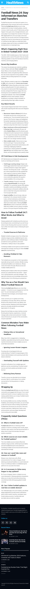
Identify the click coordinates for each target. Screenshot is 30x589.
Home (2, 7)
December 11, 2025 (6, 571)
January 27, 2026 (6, 559)
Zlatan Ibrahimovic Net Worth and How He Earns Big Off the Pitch (18, 532)
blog (2, 553)
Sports (3, 564)
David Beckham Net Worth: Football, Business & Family (17, 540)
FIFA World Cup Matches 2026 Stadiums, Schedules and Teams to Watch (13, 556)
